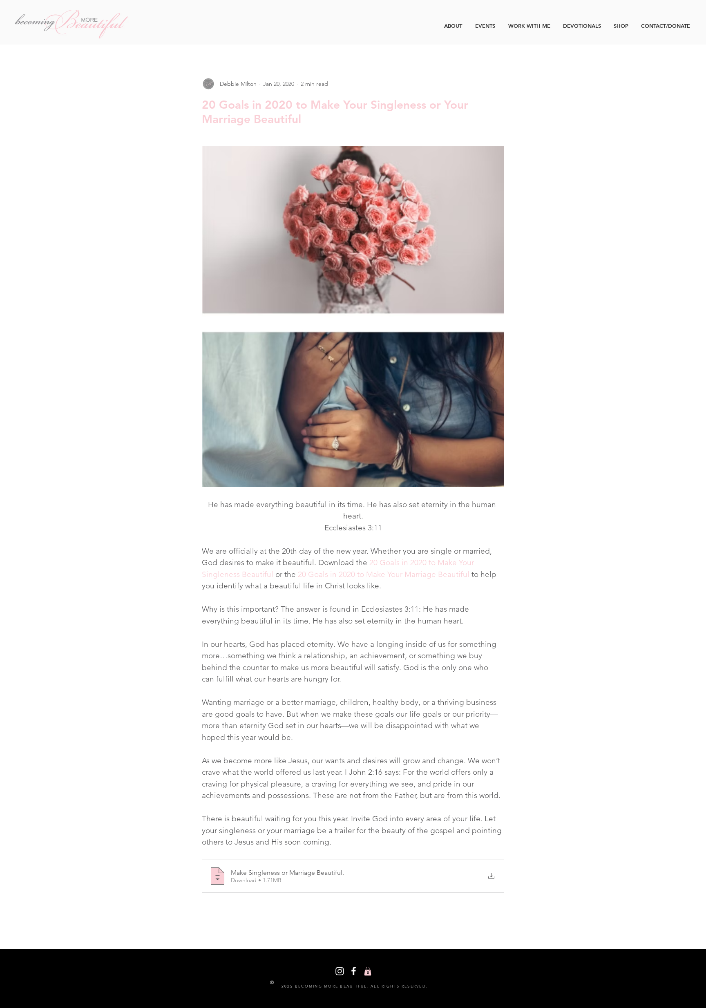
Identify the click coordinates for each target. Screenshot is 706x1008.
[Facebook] (353, 971)
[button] (367, 971)
